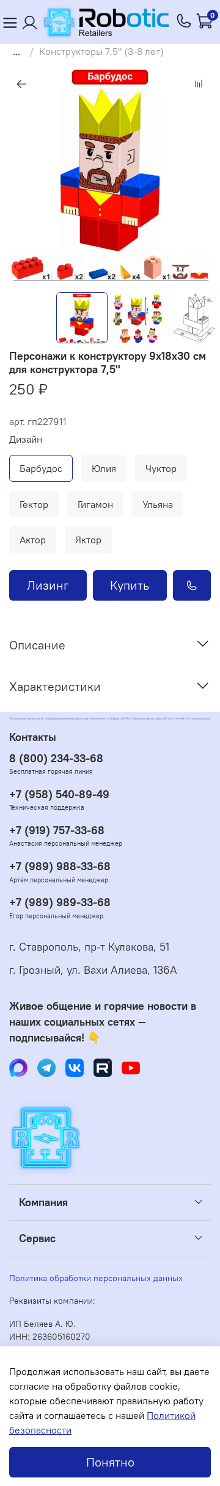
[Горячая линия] (184, 22)
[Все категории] (10, 22)
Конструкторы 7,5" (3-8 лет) (101, 51)
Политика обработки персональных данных (96, 1278)
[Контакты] (30, 22)
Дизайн (25, 439)
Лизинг (48, 585)
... (16, 51)
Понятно (110, 1462)
